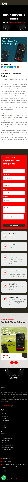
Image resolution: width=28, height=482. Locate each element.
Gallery (4, 427)
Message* (6, 204)
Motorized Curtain (6, 449)
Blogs (3, 425)
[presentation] (12, 362)
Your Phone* (6, 174)
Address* (5, 196)
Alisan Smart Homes (18, 479)
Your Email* (6, 182)
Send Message (14, 225)
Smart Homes (7, 357)
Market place (5, 423)
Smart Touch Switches (7, 442)
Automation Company (7, 438)
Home (6, 22)
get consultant (6, 405)
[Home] (14, 376)
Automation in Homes (7, 447)
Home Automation (6, 436)
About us (4, 413)
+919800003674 (13, 236)
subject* (5, 189)
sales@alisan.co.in (13, 247)
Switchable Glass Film (7, 445)
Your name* (6, 167)
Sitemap (4, 418)
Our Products (5, 420)
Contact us (5, 416)
